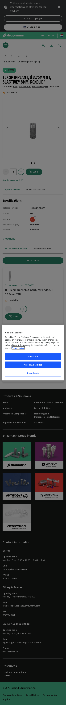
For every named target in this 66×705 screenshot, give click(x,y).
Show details (33, 373)
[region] (33, 352)
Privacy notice (18, 348)
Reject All (33, 356)
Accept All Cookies (33, 364)
